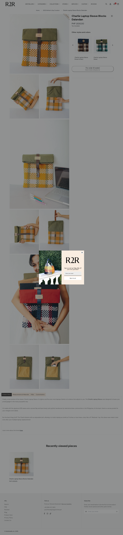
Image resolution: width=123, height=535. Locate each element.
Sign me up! (73, 278)
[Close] (82, 253)
